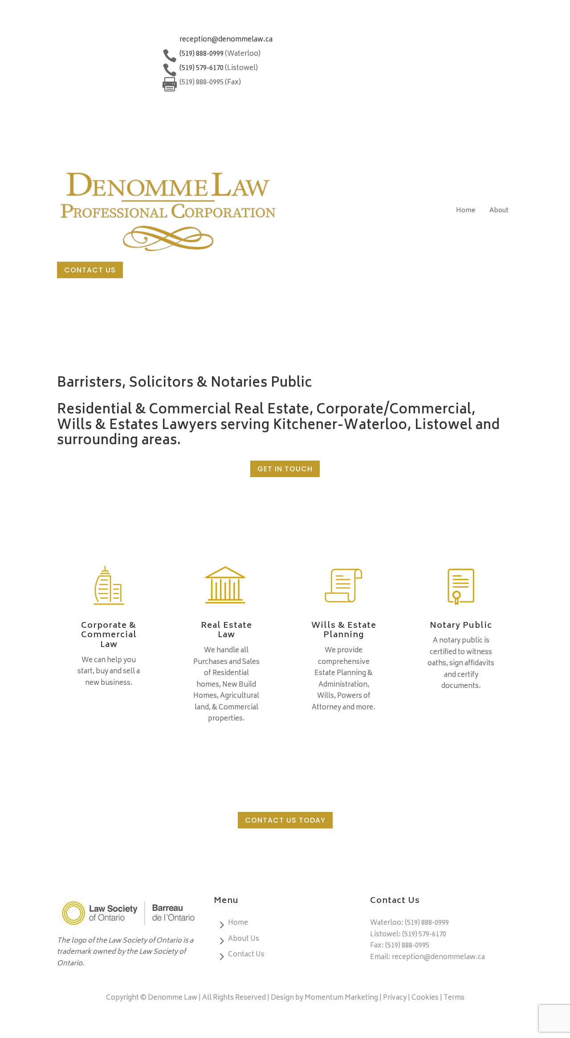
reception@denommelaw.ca (226, 40)
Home (465, 210)
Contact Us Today (285, 820)
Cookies (425, 998)
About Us (243, 939)
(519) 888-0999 (427, 923)
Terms (454, 998)
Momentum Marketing (341, 998)
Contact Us (90, 270)
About (499, 210)
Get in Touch (285, 469)
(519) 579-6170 (424, 935)
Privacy (395, 998)
